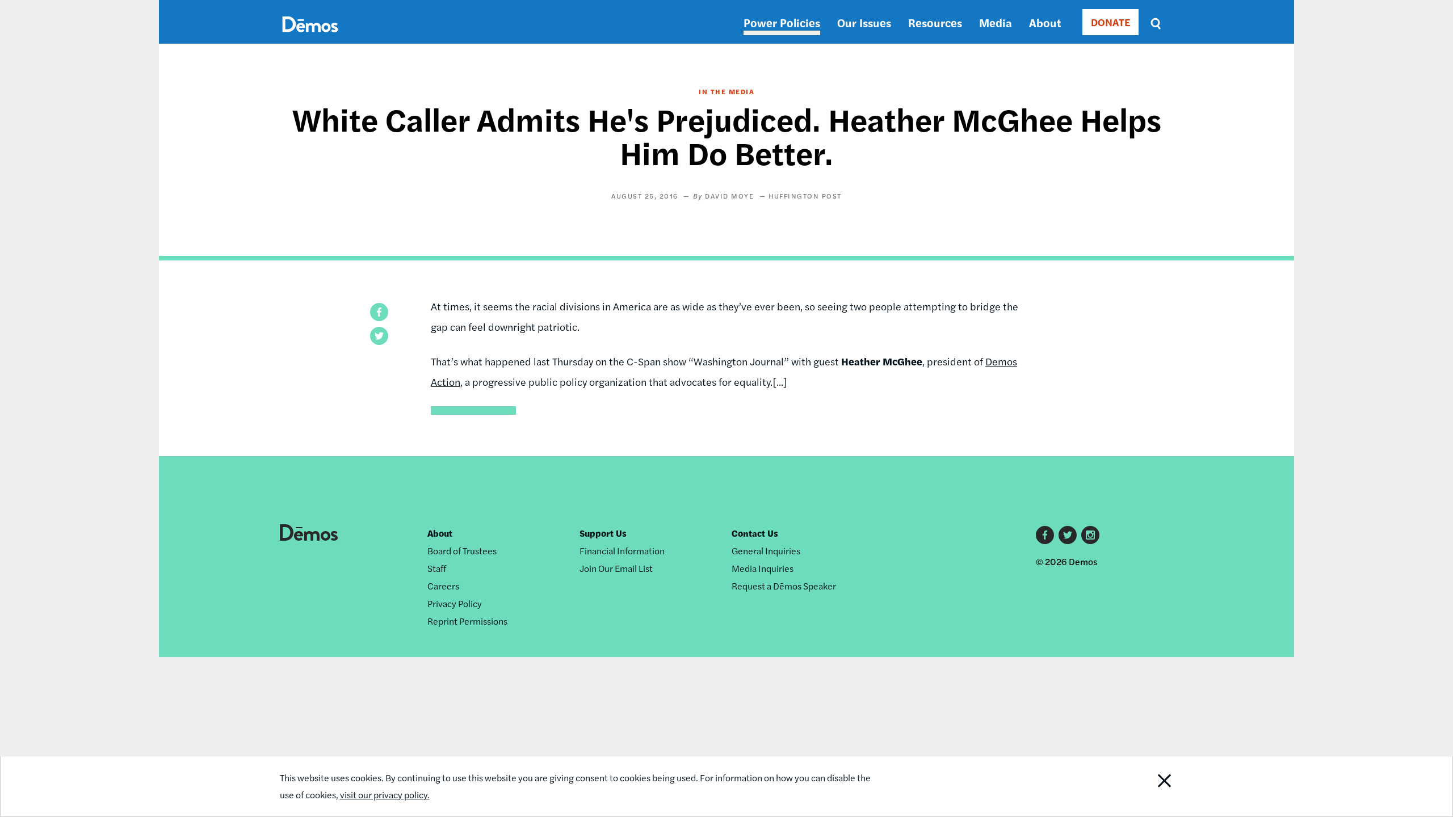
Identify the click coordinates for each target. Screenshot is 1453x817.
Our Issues (864, 22)
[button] (379, 312)
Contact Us (755, 533)
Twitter (1068, 535)
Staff (436, 568)
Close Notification (1142, 786)
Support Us (603, 533)
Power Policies (782, 22)
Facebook (1045, 535)
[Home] (310, 37)
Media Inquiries (762, 568)
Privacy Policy (454, 603)
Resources (935, 22)
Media (995, 22)
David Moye (729, 196)
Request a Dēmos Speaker (784, 585)
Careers (443, 585)
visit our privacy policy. (385, 794)
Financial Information (622, 550)
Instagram (1090, 535)
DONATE (1110, 22)
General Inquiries (766, 550)
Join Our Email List (616, 568)
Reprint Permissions (467, 621)
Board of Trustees (462, 550)
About (1045, 22)
